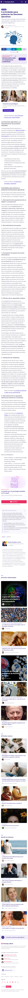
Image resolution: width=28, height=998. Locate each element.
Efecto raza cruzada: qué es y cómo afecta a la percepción (13, 699)
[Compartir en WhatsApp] (19, 49)
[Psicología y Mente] (8, 2)
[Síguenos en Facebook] (2, 982)
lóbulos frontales (20, 130)
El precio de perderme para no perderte (12, 803)
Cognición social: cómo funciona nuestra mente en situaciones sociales (14, 649)
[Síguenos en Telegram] (15, 982)
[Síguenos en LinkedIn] (7, 982)
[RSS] (18, 982)
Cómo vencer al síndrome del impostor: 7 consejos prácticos (12, 881)
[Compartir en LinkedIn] (14, 49)
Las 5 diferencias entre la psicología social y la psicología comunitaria (13, 625)
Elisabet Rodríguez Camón (9, 25)
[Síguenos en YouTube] (13, 982)
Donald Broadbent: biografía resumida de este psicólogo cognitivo (13, 723)
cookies (17, 991)
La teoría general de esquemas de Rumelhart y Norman (12, 673)
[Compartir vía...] (24, 49)
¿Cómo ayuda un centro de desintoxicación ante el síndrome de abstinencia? (13, 905)
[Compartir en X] (8, 49)
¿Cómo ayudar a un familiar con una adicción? (13, 928)
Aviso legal (8, 991)
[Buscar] (22, 2)
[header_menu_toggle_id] (1, 2)
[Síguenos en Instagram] (10, 982)
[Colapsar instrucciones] (25, 510)
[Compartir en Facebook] (3, 49)
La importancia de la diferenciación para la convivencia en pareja (12, 857)
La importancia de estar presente (10, 825)
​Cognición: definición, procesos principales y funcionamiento (11, 599)
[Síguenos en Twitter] (5, 982)
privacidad (13, 991)
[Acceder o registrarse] (25, 2)
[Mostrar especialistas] (2, 937)
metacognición (5, 136)
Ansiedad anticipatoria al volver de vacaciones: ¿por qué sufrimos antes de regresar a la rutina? (14, 780)
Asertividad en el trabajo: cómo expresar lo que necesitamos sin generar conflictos (14, 756)
